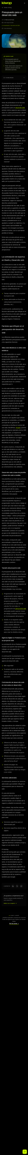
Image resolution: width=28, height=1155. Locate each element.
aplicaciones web (20, 609)
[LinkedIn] (13, 886)
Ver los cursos (14, 923)
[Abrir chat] (25, 1152)
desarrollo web (20, 108)
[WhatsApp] (21, 886)
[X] (17, 886)
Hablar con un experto (9, 903)
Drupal (18, 427)
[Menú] (24, 3)
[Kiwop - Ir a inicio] (7, 3)
